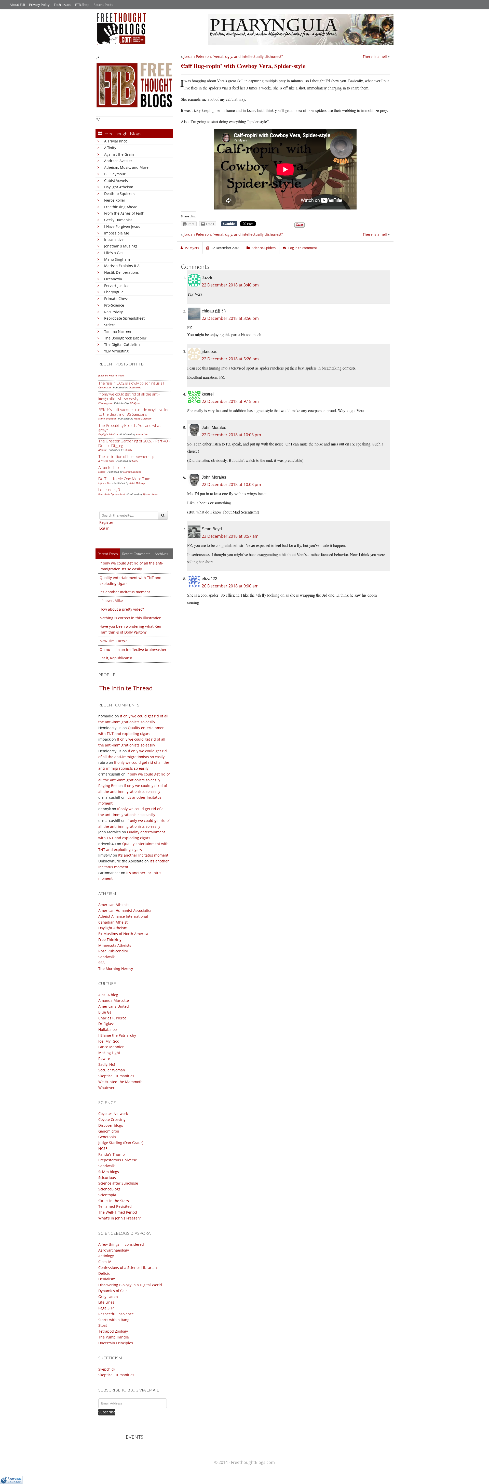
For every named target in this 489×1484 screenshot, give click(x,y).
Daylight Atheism (118, 187)
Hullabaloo (107, 1029)
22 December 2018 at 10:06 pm (231, 435)
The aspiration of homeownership (126, 456)
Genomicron (108, 1131)
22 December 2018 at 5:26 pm (230, 359)
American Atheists (113, 904)
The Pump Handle (113, 1337)
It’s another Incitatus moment (143, 855)
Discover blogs (110, 1125)
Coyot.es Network (113, 1113)
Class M (105, 1261)
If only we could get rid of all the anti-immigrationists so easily (129, 396)
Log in (104, 528)
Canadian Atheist (113, 922)
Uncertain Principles (115, 1343)
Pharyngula (114, 292)
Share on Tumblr (229, 223)
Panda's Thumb (111, 1154)
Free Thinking (109, 939)
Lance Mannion (111, 1046)
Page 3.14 (106, 1308)
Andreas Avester (118, 160)
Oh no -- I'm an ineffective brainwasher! (134, 649)
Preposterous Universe (117, 1160)
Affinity (110, 147)
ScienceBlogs (109, 1189)
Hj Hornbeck (150, 494)
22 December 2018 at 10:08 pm (231, 484)
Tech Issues (62, 4)
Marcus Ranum (132, 472)
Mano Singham (117, 259)
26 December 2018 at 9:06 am (230, 586)
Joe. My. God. (109, 1041)
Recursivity (113, 311)
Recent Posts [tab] (108, 553)
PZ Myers (135, 403)
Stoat (102, 1325)
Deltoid (104, 1273)
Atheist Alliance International (123, 916)
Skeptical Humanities (116, 1075)
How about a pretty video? (122, 609)
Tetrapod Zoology (113, 1331)
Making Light (109, 1052)
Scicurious (107, 1177)
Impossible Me (116, 233)
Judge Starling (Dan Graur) (120, 1142)
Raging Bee (107, 785)
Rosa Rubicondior (113, 951)
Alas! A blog (108, 994)
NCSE (102, 1148)
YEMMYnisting (116, 351)
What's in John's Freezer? (119, 1218)
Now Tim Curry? (113, 640)
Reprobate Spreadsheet (124, 318)
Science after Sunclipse (118, 1183)
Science (257, 247)
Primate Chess (116, 298)
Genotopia (107, 1136)
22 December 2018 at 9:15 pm (230, 401)
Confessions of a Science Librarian (127, 1267)
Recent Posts (103, 4)
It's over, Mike (111, 600)
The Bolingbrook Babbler (125, 338)
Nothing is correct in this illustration (130, 617)
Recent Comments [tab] (136, 553)
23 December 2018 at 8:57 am (230, 536)
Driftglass (106, 1023)
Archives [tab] (161, 553)
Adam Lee (141, 434)
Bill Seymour (115, 174)
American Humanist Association (125, 910)
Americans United (113, 1006)
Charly (128, 450)
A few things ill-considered (121, 1244)
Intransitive (114, 239)
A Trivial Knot (115, 141)
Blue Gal (105, 1012)
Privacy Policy (39, 4)
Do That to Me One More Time (124, 478)
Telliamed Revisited (115, 1206)
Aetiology (106, 1255)
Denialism (106, 1279)
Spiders (270, 247)
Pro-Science (114, 305)
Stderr (109, 324)
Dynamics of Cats (113, 1290)
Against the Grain (119, 154)
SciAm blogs (108, 1171)
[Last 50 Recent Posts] (111, 375)
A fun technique (111, 467)
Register (106, 522)
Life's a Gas (113, 252)
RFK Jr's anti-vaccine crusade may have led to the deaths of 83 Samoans (134, 411)
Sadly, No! (106, 1064)
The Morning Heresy (115, 968)
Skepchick (106, 1369)
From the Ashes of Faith (124, 213)
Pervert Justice (116, 285)
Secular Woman (111, 1070)
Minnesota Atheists (114, 945)
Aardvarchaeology (113, 1250)
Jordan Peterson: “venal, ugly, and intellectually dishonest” (233, 56)
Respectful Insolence (116, 1313)
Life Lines (106, 1302)
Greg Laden (108, 1296)
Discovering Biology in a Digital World (130, 1284)
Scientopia (107, 1194)
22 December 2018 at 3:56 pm (230, 318)
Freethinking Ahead (121, 206)
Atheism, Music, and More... (128, 167)
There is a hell (375, 56)
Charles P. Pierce (112, 1018)
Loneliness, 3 (109, 489)
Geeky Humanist (118, 219)
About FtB (17, 4)
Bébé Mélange (137, 483)
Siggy (135, 461)
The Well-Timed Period (117, 1212)
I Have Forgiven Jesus (122, 226)
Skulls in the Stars (113, 1200)
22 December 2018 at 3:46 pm (230, 285)
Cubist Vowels (116, 180)
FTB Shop (82, 4)
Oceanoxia (113, 279)
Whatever (106, 1087)
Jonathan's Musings (121, 246)
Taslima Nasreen (118, 331)
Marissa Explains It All (123, 265)
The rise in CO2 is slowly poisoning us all (131, 383)
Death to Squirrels (119, 193)
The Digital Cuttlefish (122, 344)
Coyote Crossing (112, 1119)
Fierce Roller (114, 200)
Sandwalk (106, 956)
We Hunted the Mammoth (120, 1081)
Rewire (104, 1058)
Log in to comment (302, 247)
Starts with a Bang (113, 1319)
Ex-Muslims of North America (123, 933)
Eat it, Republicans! (116, 657)
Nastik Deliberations (121, 272)
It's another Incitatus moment (125, 591)
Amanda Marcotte (113, 1000)
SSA (101, 962)
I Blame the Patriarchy (117, 1035)
